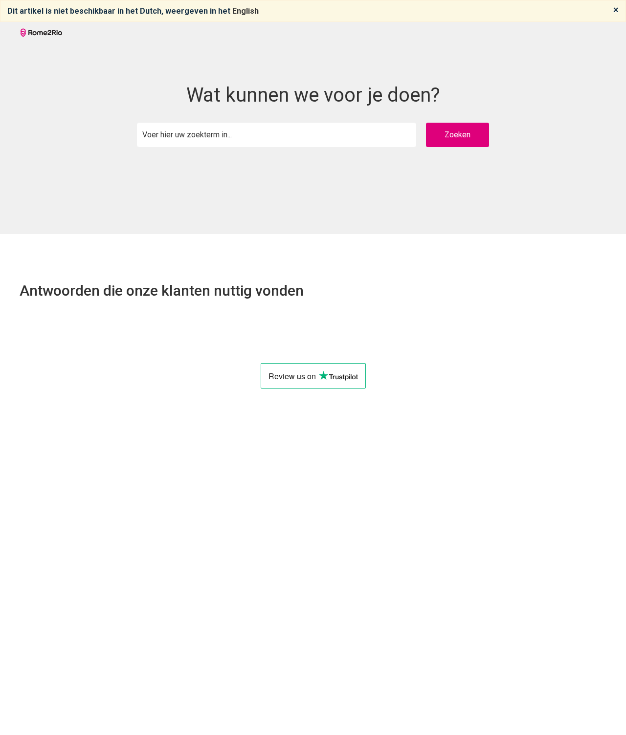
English (245, 11)
